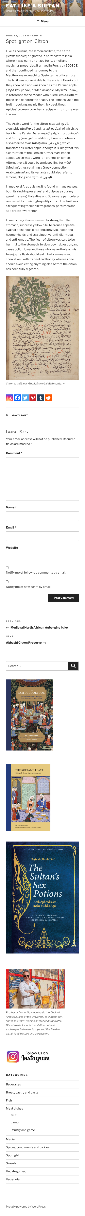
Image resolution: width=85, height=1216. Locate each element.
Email (11, 527)
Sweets (11, 1163)
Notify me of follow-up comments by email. (36, 572)
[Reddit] (48, 397)
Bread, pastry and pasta (22, 1092)
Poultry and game (23, 1130)
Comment (14, 453)
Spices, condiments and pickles (28, 1147)
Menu (44, 21)
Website (12, 547)
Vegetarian (13, 1179)
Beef (14, 1115)
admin (37, 35)
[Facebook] (17, 397)
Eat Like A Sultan (33, 6)
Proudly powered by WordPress (26, 1206)
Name (11, 507)
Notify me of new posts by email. (28, 587)
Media (10, 1139)
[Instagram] (9, 397)
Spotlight (19, 415)
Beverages (13, 1084)
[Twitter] (25, 397)
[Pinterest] (32, 397)
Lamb (15, 1122)
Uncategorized (16, 1171)
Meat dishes (14, 1108)
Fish (9, 1100)
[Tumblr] (40, 397)
